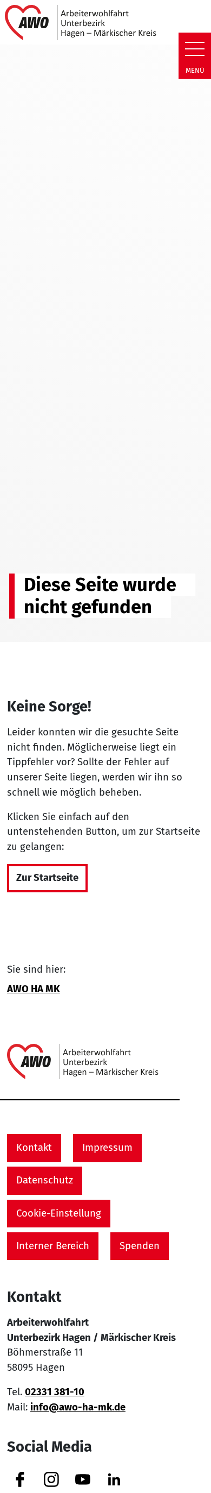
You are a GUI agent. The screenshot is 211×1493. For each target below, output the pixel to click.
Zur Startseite (47, 878)
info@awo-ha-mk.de (78, 1407)
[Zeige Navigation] (195, 49)
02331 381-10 (54, 1392)
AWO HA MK (33, 989)
